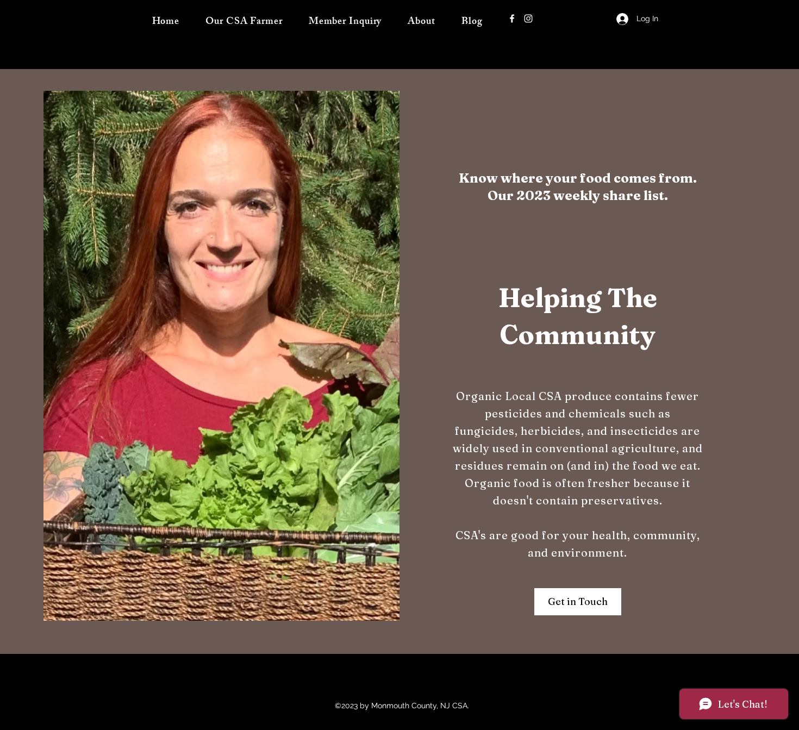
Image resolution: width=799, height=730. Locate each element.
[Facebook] (512, 18)
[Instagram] (528, 18)
